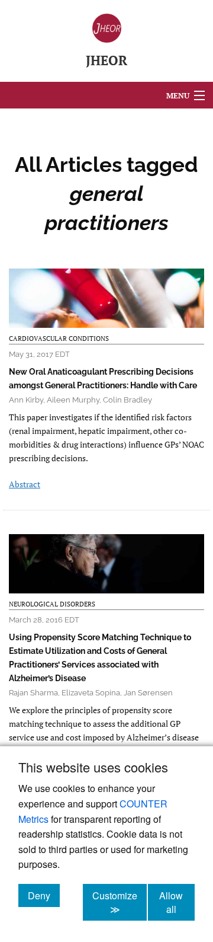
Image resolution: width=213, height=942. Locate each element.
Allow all (177, 902)
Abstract (24, 484)
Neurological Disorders (52, 604)
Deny (44, 895)
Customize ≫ (119, 902)
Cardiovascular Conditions (59, 338)
